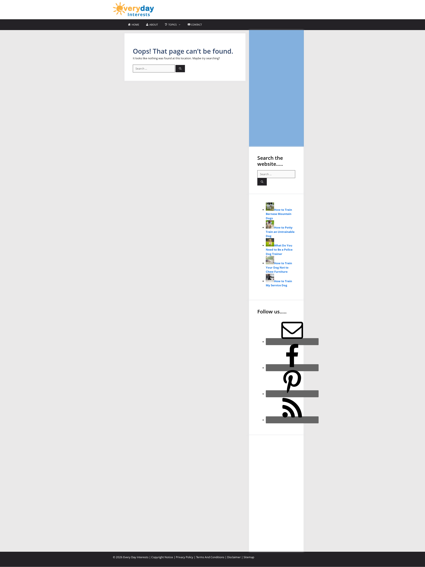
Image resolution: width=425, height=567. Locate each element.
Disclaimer (234, 557)
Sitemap (249, 557)
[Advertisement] (276, 88)
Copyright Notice (162, 557)
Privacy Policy (184, 557)
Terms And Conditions (210, 557)
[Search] (180, 68)
